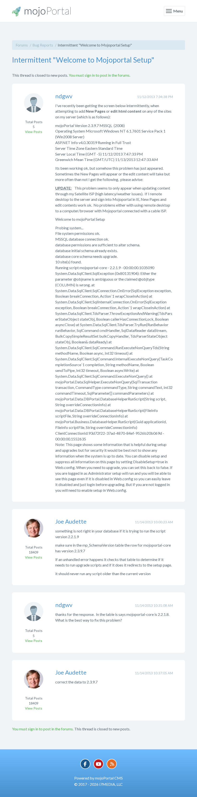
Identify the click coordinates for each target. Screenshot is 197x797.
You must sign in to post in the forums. (99, 75)
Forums (22, 45)
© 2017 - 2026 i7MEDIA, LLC (98, 784)
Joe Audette (70, 521)
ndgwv (63, 95)
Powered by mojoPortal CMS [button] (98, 778)
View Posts (33, 132)
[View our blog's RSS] (112, 764)
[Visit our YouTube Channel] (98, 764)
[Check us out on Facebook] (85, 764)
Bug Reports (42, 45)
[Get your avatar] (33, 106)
